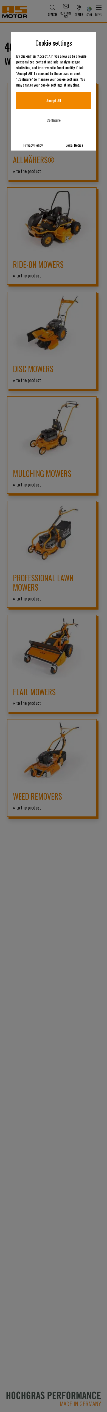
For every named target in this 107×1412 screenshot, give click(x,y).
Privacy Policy (33, 145)
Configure (54, 120)
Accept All (53, 100)
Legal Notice (74, 145)
